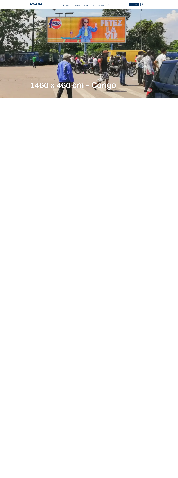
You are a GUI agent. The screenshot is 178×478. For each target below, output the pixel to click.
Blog (93, 5)
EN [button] (145, 4)
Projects (77, 5)
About (86, 5)
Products (66, 5)
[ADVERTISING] (37, 4)
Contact (101, 5)
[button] (108, 5)
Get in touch (134, 4)
